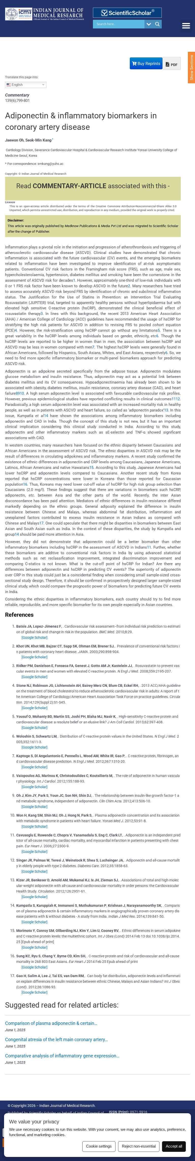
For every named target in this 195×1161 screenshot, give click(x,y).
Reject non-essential (139, 1146)
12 (178, 399)
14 (46, 415)
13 (166, 410)
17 (41, 523)
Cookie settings (99, 1146)
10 (22, 393)
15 (91, 467)
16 (25, 484)
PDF (173, 65)
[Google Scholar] (34, 637)
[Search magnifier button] (157, 24)
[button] (186, 25)
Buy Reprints (148, 63)
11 (174, 399)
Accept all (174, 1146)
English (17, 84)
